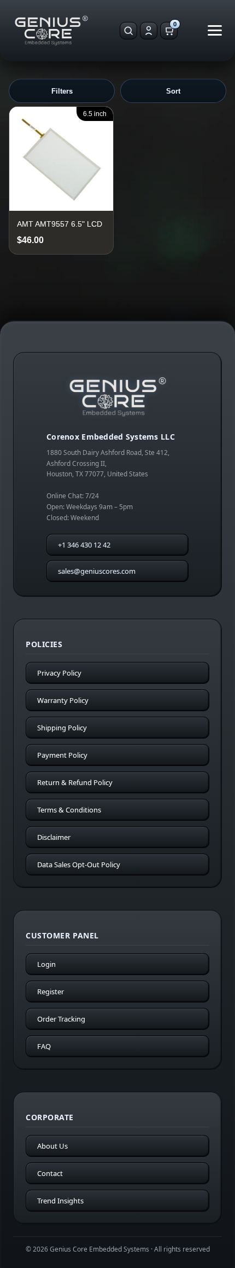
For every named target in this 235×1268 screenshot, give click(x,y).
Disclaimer (53, 837)
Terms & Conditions (69, 810)
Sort (173, 91)
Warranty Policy (63, 700)
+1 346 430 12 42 (84, 545)
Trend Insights (60, 1201)
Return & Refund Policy (75, 782)
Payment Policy (62, 755)
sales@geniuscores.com (97, 571)
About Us (52, 1146)
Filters (62, 91)
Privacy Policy (59, 673)
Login (46, 964)
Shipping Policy (62, 728)
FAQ (44, 1046)
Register (50, 991)
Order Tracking (61, 1019)
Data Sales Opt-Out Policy (78, 864)
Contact (50, 1173)
